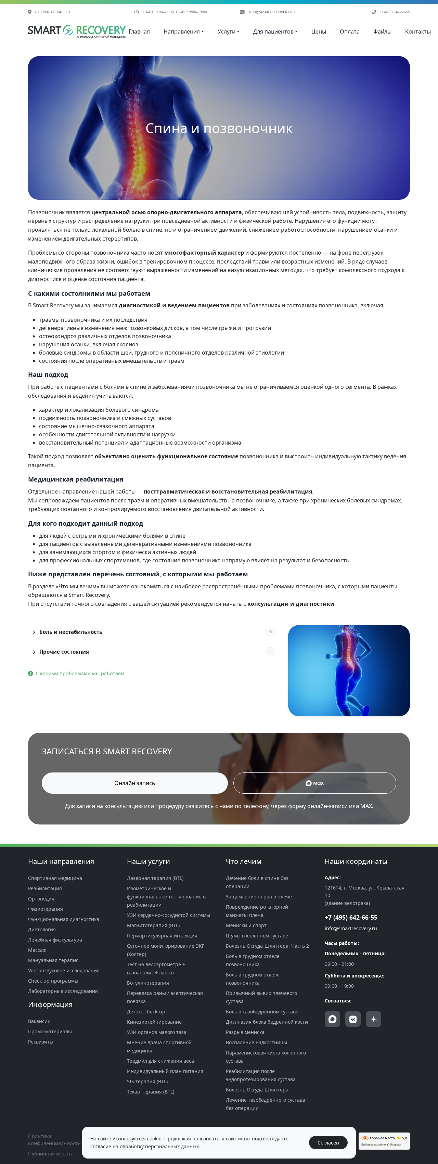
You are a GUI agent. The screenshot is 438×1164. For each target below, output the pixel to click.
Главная (139, 31)
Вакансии (39, 1021)
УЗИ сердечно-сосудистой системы (168, 915)
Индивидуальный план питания (165, 1071)
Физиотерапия (45, 909)
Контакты (418, 31)
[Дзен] (373, 1019)
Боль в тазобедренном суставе (262, 1011)
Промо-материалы (50, 1031)
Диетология (42, 929)
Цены (318, 31)
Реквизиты (40, 1041)
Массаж (37, 950)
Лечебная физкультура (55, 939)
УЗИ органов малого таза (156, 1032)
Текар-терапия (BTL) (150, 1091)
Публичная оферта (51, 1153)
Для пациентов (273, 31)
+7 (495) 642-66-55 (394, 12)
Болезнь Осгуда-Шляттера (257, 1089)
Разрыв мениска (245, 1032)
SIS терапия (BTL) (147, 1081)
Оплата (350, 31)
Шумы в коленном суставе (257, 935)
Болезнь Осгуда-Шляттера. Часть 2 (267, 946)
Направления (182, 31)
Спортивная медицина (55, 878)
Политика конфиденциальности (54, 1140)
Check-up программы (53, 980)
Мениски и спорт (246, 925)
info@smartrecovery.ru (271, 12)
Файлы (382, 31)
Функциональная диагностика (63, 919)
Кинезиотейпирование (154, 1022)
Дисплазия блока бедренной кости (267, 1022)
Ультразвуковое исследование (64, 970)
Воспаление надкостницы (256, 1042)
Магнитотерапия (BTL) (153, 925)
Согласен (328, 1142)
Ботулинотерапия (148, 983)
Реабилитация (45, 888)
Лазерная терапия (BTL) (155, 878)
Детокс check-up (146, 1011)
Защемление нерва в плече (259, 896)
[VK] (353, 1019)
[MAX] (332, 1019)
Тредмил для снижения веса (160, 1061)
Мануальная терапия (53, 960)
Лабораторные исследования (63, 991)
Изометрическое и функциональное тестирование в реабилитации (166, 896)
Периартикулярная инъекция (162, 935)
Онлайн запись (134, 783)
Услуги (226, 31)
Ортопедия (41, 898)
